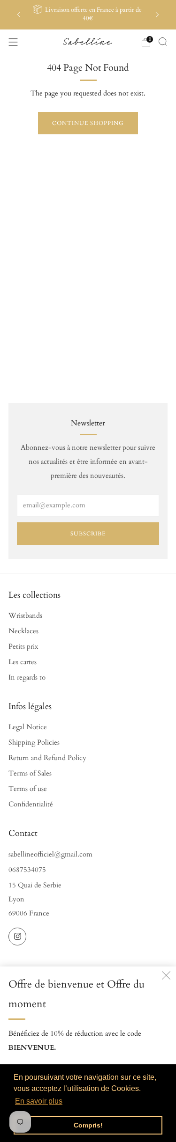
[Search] (163, 41)
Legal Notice (27, 727)
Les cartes (22, 662)
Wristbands (25, 616)
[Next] (157, 15)
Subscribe (88, 533)
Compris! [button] (88, 1125)
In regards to (27, 677)
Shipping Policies (34, 742)
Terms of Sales (30, 773)
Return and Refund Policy (47, 758)
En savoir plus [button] (38, 1101)
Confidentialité (30, 804)
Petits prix (23, 647)
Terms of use (27, 789)
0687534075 (27, 870)
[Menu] (13, 42)
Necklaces (23, 631)
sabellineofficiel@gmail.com (50, 854)
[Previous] (18, 15)
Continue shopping (88, 123)
